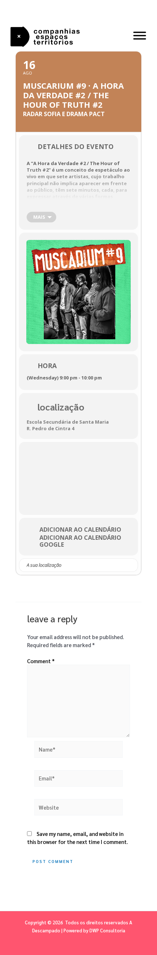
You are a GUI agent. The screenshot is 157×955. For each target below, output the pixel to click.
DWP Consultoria (107, 930)
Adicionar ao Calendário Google (80, 540)
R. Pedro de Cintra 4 (50, 428)
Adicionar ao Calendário (80, 529)
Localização (61, 407)
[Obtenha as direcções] (132, 565)
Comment (41, 660)
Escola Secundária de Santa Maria (68, 422)
